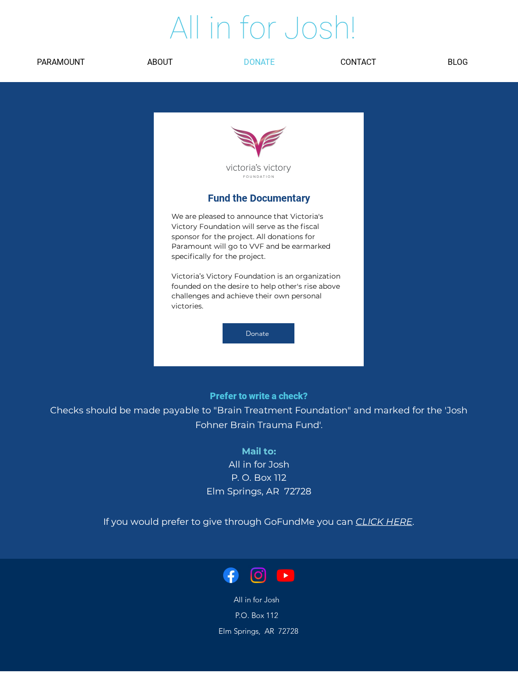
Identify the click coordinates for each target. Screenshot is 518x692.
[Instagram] (258, 575)
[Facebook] (231, 575)
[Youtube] (285, 575)
